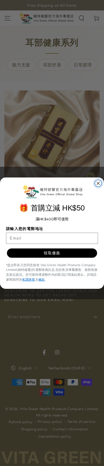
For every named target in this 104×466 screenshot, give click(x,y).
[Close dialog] (98, 183)
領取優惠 (52, 253)
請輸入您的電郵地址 (25, 228)
